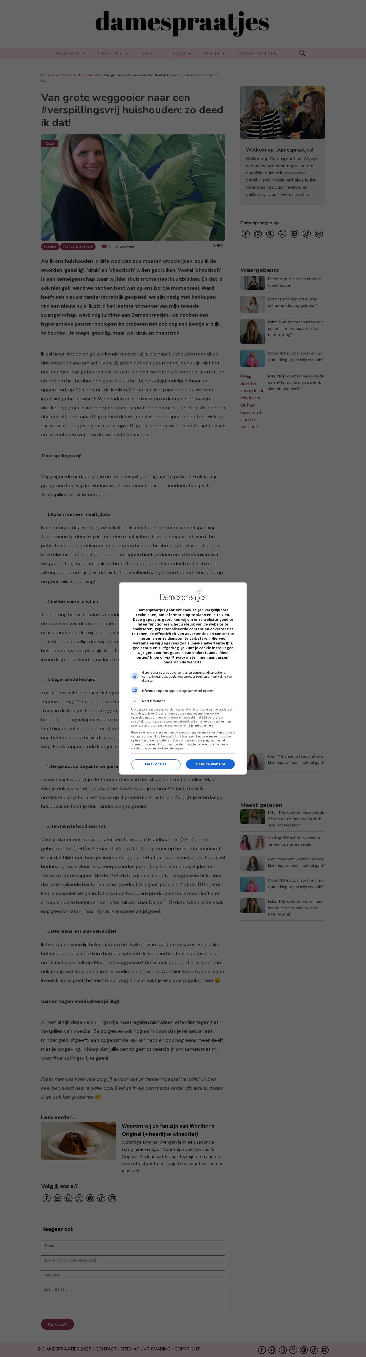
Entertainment (259, 53)
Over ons (66, 53)
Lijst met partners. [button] (201, 725)
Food (178, 53)
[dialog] (183, 678)
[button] (183, 701)
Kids (147, 53)
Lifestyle (110, 53)
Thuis (211, 53)
